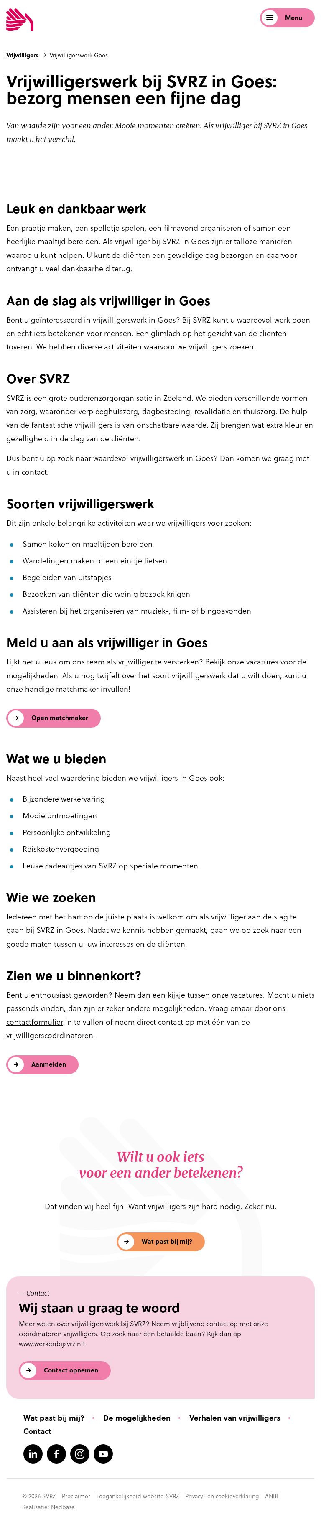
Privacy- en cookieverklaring (222, 1496)
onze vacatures (252, 662)
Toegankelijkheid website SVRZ (138, 1496)
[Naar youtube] (103, 1454)
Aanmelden (48, 1064)
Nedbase (63, 1507)
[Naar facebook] (56, 1454)
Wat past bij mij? (167, 1241)
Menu (293, 17)
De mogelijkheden (137, 1418)
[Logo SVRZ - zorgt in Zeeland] (19, 20)
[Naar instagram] (79, 1454)
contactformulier (34, 1022)
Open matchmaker (59, 717)
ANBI (271, 1496)
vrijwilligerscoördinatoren (49, 1035)
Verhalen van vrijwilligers (234, 1418)
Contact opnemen (71, 1370)
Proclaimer (76, 1496)
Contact (37, 1431)
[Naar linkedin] (33, 1454)
